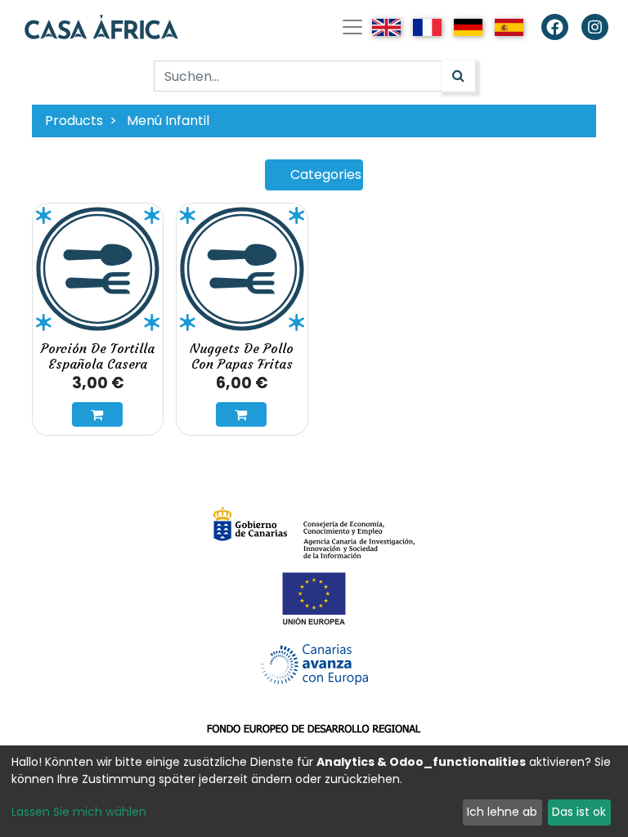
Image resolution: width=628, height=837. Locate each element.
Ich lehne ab (502, 811)
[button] (97, 414)
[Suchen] (458, 76)
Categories (325, 174)
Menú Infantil (168, 120)
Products (74, 120)
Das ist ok (579, 811)
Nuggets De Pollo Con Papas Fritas (242, 356)
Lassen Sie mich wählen (78, 811)
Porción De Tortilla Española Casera (98, 356)
